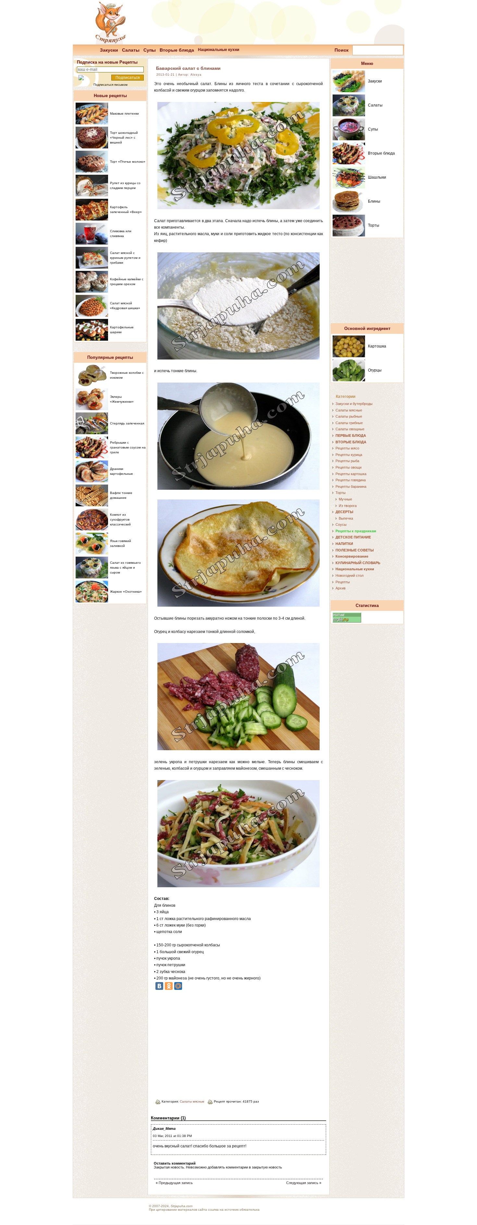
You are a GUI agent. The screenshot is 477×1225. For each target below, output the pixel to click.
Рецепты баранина (351, 486)
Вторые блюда (177, 50)
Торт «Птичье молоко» (127, 161)
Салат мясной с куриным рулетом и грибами (125, 257)
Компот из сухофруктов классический (120, 519)
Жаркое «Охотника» (126, 591)
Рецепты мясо (347, 448)
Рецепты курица (349, 455)
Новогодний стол (349, 575)
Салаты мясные (192, 1101)
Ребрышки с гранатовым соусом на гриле (128, 447)
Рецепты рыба (347, 461)
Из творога (348, 506)
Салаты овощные (350, 429)
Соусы (341, 524)
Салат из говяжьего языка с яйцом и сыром (125, 567)
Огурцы (375, 370)
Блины (374, 201)
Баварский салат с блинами (188, 68)
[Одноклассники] (169, 986)
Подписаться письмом (110, 84)
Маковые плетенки (124, 113)
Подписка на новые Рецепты (107, 62)
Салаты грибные (349, 423)
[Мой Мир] (178, 986)
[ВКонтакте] (159, 986)
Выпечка (346, 518)
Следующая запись (302, 1183)
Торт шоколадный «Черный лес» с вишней (124, 137)
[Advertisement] (208, 1042)
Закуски (109, 50)
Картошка (377, 346)
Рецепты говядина (351, 480)
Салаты (131, 50)
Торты (373, 225)
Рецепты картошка (351, 474)
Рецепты (343, 582)
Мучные (345, 499)
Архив (341, 588)
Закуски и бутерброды (354, 404)
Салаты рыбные (349, 416)
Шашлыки (377, 177)
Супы (149, 50)
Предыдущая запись (176, 1183)
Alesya (196, 74)
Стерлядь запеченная (127, 423)
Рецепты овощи (348, 467)
